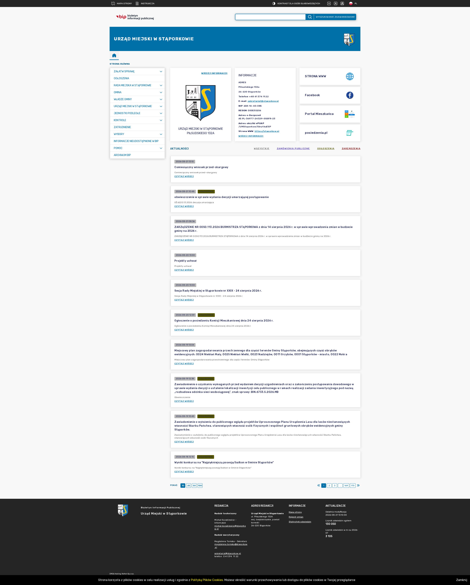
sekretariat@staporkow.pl (263, 101)
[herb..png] (349, 39)
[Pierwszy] (318, 485)
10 (183, 485)
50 (194, 485)
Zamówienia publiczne (293, 148)
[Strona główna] (114, 55)
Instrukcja (147, 3)
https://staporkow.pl (267, 131)
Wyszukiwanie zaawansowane (335, 17)
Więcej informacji (250, 136)
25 (188, 485)
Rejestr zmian (296, 517)
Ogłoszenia (326, 148)
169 (346, 485)
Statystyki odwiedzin (300, 521)
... (340, 485)
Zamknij (461, 580)
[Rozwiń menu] (161, 71)
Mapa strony (124, 3)
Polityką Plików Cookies (207, 580)
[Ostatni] (358, 485)
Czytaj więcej (184, 176)
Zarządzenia (351, 148)
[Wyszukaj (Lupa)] (310, 17)
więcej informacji (214, 73)
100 (200, 485)
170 (353, 485)
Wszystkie (262, 148)
